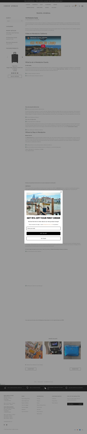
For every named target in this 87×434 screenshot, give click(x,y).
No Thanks (43, 238)
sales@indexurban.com (47, 224)
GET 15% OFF (43, 233)
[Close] (61, 192)
